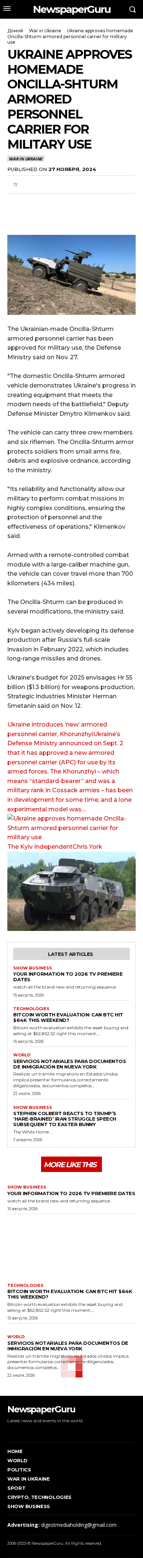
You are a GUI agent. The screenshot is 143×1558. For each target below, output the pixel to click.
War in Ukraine (45, 30)
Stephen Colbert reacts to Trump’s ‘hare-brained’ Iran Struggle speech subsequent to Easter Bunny (64, 1118)
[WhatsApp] (48, 201)
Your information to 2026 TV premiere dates (67, 976)
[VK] (82, 201)
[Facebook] (14, 201)
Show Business (32, 968)
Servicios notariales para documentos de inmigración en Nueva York (69, 1064)
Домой (15, 30)
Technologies (31, 1008)
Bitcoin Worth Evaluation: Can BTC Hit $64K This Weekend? (68, 1017)
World (21, 1055)
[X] (31, 201)
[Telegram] (65, 201)
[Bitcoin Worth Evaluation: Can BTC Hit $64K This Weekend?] (71, 1247)
